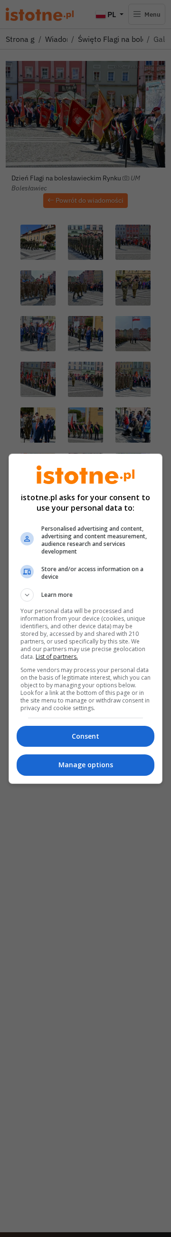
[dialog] (85, 619)
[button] (85, 595)
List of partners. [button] (57, 657)
